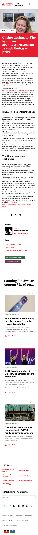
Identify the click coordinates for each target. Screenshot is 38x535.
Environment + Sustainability (14, 257)
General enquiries (8, 480)
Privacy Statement (7, 515)
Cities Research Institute (13, 244)
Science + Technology (12, 261)
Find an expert (23, 475)
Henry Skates (11, 202)
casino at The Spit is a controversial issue (16, 90)
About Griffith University (6, 476)
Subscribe (5, 483)
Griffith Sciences (11, 247)
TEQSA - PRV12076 (22, 520)
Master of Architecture (21, 72)
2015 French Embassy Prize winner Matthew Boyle (17, 206)
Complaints (28, 515)
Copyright (19, 515)
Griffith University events (8, 470)
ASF (7, 84)
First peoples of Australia (9, 525)
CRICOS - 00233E (7, 520)
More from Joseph (20, 233)
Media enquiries (24, 470)
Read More (11, 335)
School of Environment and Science (17, 250)
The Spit (7, 86)
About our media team (25, 480)
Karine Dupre (6, 200)
